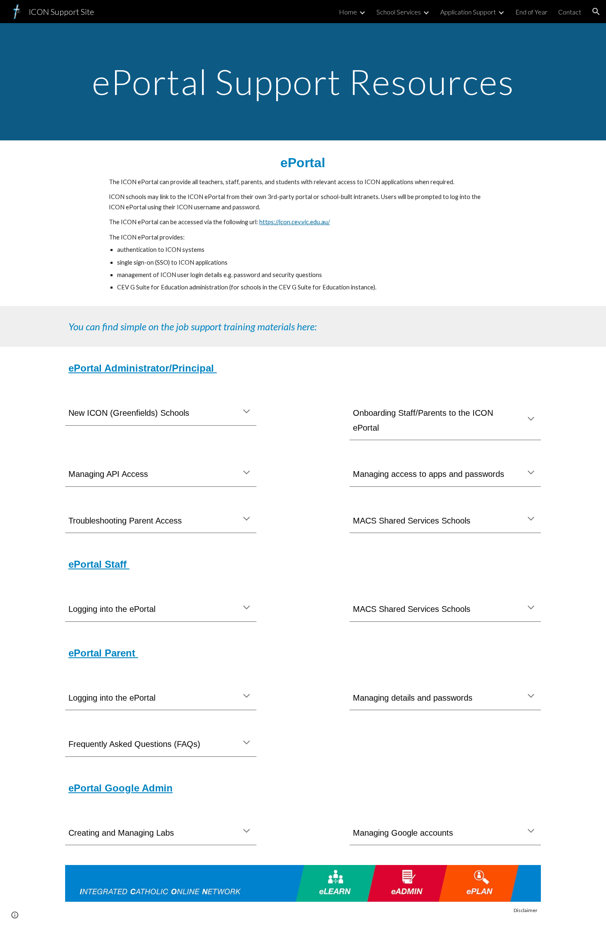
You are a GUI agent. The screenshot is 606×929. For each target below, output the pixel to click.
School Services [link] (398, 12)
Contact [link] (569, 12)
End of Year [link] (531, 12)
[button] (596, 11)
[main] (303, 81)
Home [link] (348, 12)
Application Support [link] (468, 12)
